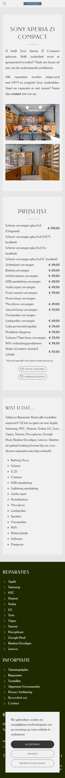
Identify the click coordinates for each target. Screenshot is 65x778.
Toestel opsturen (35, 369)
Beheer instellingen (32, 763)
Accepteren (32, 744)
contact (16, 94)
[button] (4, 3)
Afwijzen (32, 754)
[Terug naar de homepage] (32, 3)
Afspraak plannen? (34, 376)
